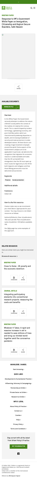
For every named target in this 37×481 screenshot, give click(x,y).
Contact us (18, 411)
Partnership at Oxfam (18, 388)
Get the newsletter (18, 446)
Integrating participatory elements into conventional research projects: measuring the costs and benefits (18, 298)
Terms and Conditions (18, 429)
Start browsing (18, 369)
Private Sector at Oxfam (18, 392)
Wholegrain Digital (14, 476)
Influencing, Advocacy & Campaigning (18, 383)
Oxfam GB (7, 194)
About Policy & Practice (18, 406)
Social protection (18, 180)
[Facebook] (18, 453)
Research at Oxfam (18, 397)
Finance (7, 180)
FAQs (9, 228)
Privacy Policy (18, 424)
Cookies (18, 415)
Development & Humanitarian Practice (18, 379)
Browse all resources (9, 256)
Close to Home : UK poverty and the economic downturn (17, 268)
